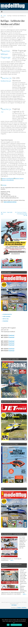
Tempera (19, 607)
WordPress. (24, 607)
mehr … (12, 560)
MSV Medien (14, 605)
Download (11, 335)
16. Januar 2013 (5, 26)
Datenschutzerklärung (16, 624)
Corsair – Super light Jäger (6, 213)
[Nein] (26, 622)
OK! (8, 624)
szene (4, 15)
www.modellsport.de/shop (10, 202)
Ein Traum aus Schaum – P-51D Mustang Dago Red (21, 214)
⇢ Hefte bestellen (6, 316)
